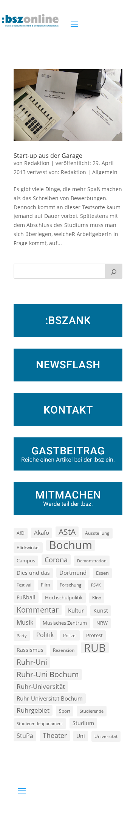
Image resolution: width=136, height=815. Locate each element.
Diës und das (33, 573)
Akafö (41, 532)
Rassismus (30, 649)
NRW (102, 622)
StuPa (25, 736)
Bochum (70, 545)
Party (22, 635)
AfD (21, 533)
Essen (102, 573)
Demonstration (92, 560)
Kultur (76, 610)
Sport (64, 711)
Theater (55, 735)
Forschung (71, 585)
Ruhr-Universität (41, 686)
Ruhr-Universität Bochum (50, 698)
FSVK (96, 585)
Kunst (100, 610)
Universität (105, 736)
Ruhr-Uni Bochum (48, 674)
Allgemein (104, 172)
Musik (25, 622)
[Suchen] (113, 271)
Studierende (92, 711)
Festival (24, 585)
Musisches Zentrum (65, 622)
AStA (67, 531)
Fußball (26, 597)
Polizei (70, 635)
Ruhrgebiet (33, 710)
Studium (83, 723)
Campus (26, 560)
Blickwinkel (28, 547)
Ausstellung (97, 533)
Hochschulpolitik (64, 597)
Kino (96, 597)
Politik (45, 635)
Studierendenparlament (40, 723)
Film (45, 584)
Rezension (63, 650)
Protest (94, 635)
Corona (56, 559)
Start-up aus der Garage (48, 155)
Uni (80, 735)
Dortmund (73, 572)
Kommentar (38, 610)
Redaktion (36, 163)
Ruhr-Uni (32, 662)
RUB (95, 647)
